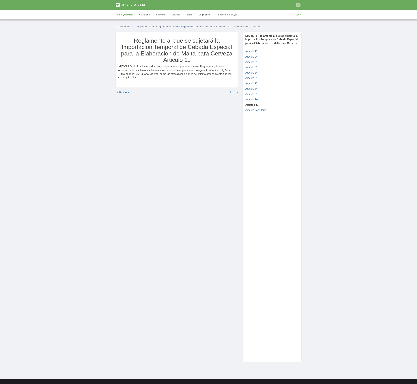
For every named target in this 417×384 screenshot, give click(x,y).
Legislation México (124, 26)
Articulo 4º (251, 67)
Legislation (204, 14)
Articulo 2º (251, 56)
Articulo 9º (251, 94)
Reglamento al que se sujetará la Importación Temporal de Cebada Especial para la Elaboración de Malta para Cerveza (193, 26)
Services (175, 14)
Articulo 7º (251, 83)
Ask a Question (124, 14)
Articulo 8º (251, 88)
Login (298, 14)
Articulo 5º (251, 72)
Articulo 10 (251, 99)
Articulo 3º (251, 62)
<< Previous (122, 92)
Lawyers (160, 14)
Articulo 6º (251, 78)
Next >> (233, 92)
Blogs (189, 14)
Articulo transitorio (255, 110)
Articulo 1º (251, 51)
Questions (144, 14)
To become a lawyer (226, 14)
